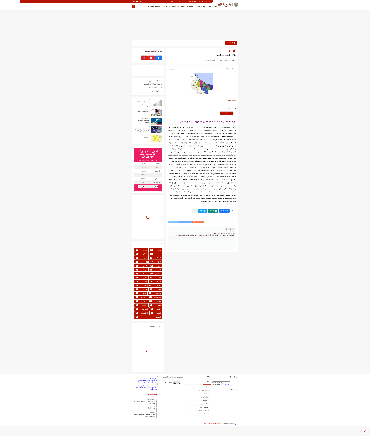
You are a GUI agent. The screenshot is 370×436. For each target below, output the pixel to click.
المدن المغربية (204, 414)
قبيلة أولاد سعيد (145, 137)
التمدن (156, 313)
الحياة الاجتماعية (204, 387)
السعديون (148, 317)
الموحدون (141, 297)
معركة (155, 285)
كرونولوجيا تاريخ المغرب (201, 410)
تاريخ (156, 266)
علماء (156, 309)
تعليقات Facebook (185, 222)
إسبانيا (139, 262)
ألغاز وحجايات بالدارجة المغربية (144, 121)
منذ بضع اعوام (145, 100)
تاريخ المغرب (205, 400)
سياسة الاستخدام (191, 1)
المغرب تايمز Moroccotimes (212, 423)
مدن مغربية (156, 273)
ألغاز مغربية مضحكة (144, 111)
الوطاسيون (142, 313)
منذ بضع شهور (150, 399)
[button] (224, 211)
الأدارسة (141, 305)
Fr (176, 1)
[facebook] (140, 1)
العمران (155, 305)
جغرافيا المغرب (204, 404)
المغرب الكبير (202, 6)
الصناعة (141, 289)
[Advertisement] (185, 25)
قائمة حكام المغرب (154, 81)
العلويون (141, 277)
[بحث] (133, 6)
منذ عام (146, 127)
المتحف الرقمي (155, 6)
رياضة (155, 250)
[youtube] (137, 1)
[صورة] (156, 102)
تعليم (141, 285)
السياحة (141, 258)
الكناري (141, 301)
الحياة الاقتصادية (204, 390)
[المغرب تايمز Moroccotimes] (226, 4)
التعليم (156, 277)
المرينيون (155, 293)
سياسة (174, 6)
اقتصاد (183, 6)
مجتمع (191, 6)
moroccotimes (231, 100)
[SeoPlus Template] (235, 423)
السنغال (155, 301)
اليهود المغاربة (142, 273)
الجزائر (141, 254)
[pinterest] (133, 1)
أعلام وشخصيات (155, 91)
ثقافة (165, 6)
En (183, 1)
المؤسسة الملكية (154, 262)
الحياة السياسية (204, 393)
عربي (172, 1)
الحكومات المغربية (154, 87)
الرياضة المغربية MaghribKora (148, 386)
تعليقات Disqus (173, 222)
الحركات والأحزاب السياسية (152, 84)
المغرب (209, 6)
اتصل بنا (201, 1)
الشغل (156, 289)
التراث (155, 281)
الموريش (142, 309)
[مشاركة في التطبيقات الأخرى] (194, 211)
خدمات (141, 281)
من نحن (208, 1)
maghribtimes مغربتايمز (150, 378)
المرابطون (155, 297)
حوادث (141, 269)
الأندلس (142, 266)
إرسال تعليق (230, 229)
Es (179, 1)
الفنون (155, 269)
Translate (227, 384)
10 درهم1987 (151, 409)
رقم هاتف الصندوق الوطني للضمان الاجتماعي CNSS (142, 130)
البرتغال (141, 293)
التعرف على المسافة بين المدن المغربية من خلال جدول (143, 104)
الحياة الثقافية (205, 397)
